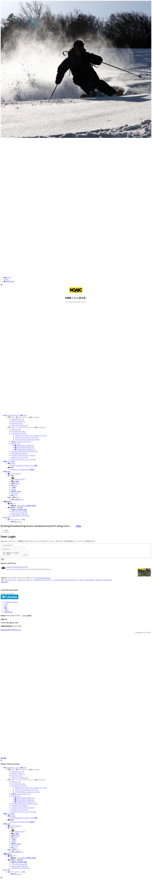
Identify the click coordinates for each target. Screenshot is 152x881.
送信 (2, 559)
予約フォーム (17, 522)
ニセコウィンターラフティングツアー (23, 455)
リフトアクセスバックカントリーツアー (27, 439)
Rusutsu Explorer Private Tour (25, 449)
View (78, 525)
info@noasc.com (16, 630)
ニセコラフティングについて (20, 516)
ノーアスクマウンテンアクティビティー (66, 580)
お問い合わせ (9, 281)
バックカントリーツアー (19, 433)
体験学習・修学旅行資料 (19, 510)
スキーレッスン (16, 429)
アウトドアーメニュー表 (19, 512)
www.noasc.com (5, 630)
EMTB (81, 580)
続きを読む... (5, 582)
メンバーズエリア (15, 474)
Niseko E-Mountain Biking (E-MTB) (17, 567)
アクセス (12, 463)
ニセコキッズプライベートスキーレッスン (24, 451)
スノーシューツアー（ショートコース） (24, 459)
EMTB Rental (107, 580)
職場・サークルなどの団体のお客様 (24, 506)
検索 (5, 608)
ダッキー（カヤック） (18, 421)
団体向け (9, 501)
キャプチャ (6, 549)
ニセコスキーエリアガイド (19, 453)
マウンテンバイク (17, 423)
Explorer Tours (16, 444)
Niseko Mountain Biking (42, 578)
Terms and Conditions (11, 602)
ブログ (6, 279)
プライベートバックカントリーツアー (27, 437)
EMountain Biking (89, 580)
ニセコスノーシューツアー (19, 457)
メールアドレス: (7, 545)
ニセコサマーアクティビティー (43, 580)
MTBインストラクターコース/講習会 (22, 469)
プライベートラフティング (19, 425)
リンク (6, 604)
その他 (8, 472)
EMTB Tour (99, 580)
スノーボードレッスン (18, 431)
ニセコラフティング (17, 419)
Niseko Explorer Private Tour (25, 445)
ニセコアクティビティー (24, 580)
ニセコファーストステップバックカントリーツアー (31, 435)
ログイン (8, 277)
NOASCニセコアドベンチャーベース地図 (24, 465)
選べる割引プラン (18, 499)
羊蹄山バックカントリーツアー (21, 442)
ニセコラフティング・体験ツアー (16, 415)
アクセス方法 (10, 461)
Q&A (5, 606)
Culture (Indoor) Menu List (19, 514)
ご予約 (8, 518)
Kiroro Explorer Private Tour (25, 447)
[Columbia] (9, 599)
